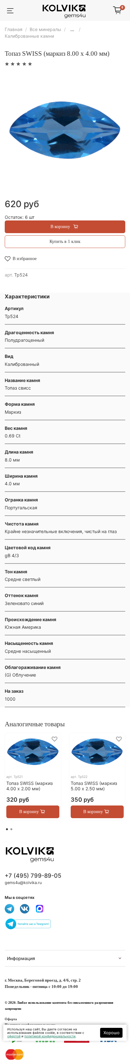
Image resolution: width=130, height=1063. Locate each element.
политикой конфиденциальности (49, 1036)
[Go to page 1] (7, 829)
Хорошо (111, 1032)
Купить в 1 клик (65, 241)
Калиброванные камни (29, 36)
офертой (14, 1036)
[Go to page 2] (11, 829)
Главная (13, 29)
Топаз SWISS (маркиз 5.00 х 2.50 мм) (94, 786)
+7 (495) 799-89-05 (33, 875)
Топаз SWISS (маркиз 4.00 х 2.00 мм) (29, 786)
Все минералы (45, 29)
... (72, 29)
